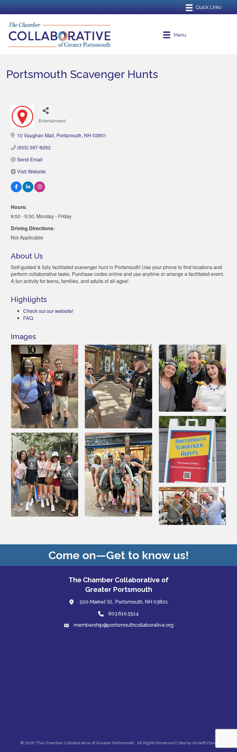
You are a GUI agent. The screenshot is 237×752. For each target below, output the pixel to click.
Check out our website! (48, 310)
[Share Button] (45, 110)
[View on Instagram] (39, 190)
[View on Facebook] (16, 190)
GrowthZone (204, 743)
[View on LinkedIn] (28, 190)
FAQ (28, 318)
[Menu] (204, 7)
